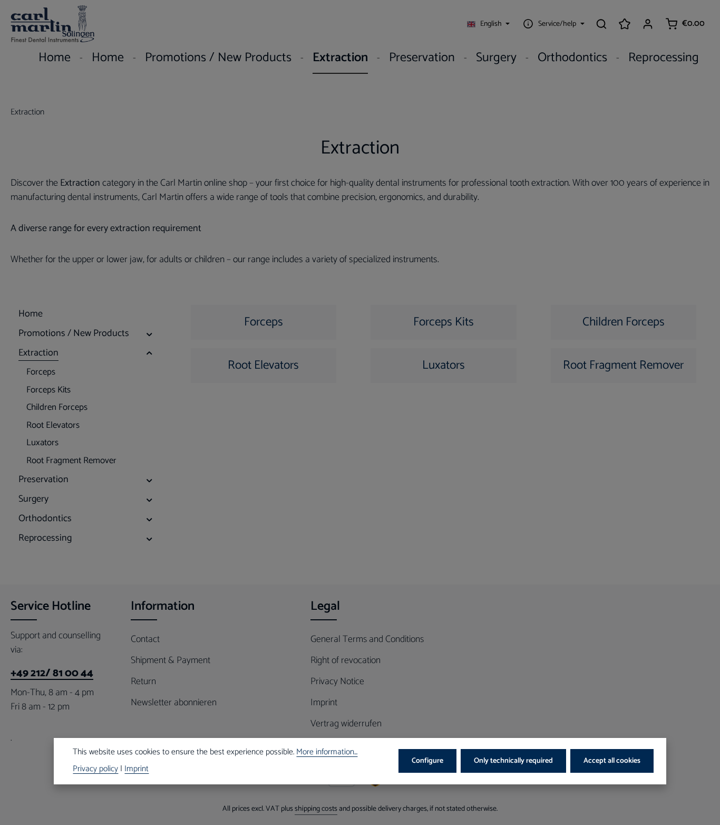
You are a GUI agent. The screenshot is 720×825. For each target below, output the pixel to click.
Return (143, 681)
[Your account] (647, 23)
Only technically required (513, 761)
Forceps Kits (443, 322)
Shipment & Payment (170, 660)
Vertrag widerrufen (346, 724)
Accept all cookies (611, 761)
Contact (145, 639)
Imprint (323, 703)
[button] (149, 333)
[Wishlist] (624, 23)
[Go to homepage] (53, 23)
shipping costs (316, 809)
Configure (427, 761)
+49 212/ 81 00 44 (52, 674)
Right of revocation (345, 660)
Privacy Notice (337, 681)
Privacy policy (95, 769)
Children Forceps (623, 322)
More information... (326, 752)
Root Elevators (263, 365)
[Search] (601, 23)
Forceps (263, 322)
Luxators (443, 365)
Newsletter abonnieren (174, 703)
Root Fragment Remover (623, 365)
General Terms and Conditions (367, 639)
